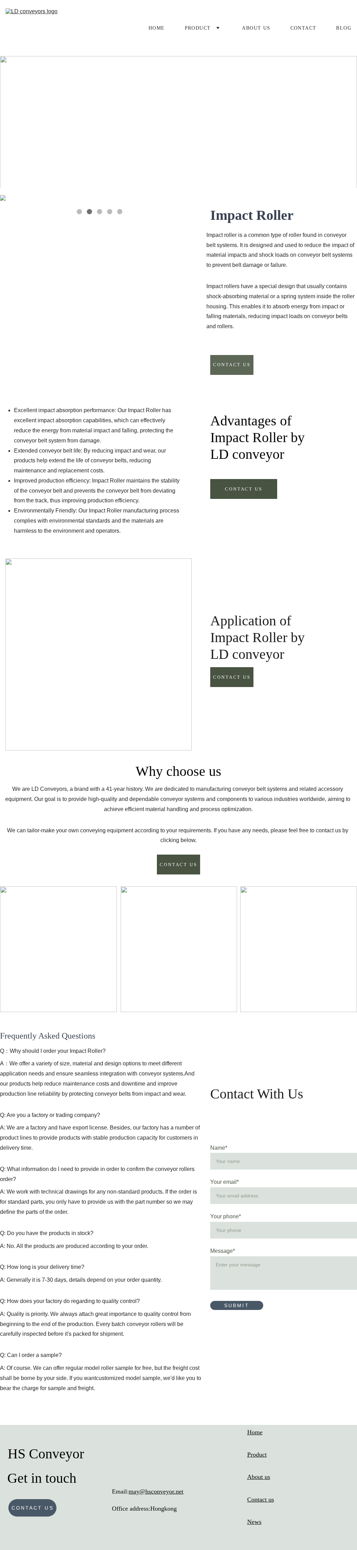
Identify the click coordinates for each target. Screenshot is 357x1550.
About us (256, 28)
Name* (218, 1148)
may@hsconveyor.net (156, 1491)
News (254, 1521)
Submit (236, 1305)
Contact (303, 28)
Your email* (224, 1182)
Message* (222, 1251)
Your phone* (225, 1216)
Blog (343, 28)
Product (198, 28)
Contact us (33, 1508)
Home (157, 28)
